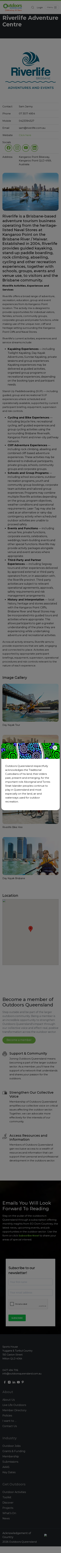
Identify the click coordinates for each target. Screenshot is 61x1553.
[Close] (55, 747)
